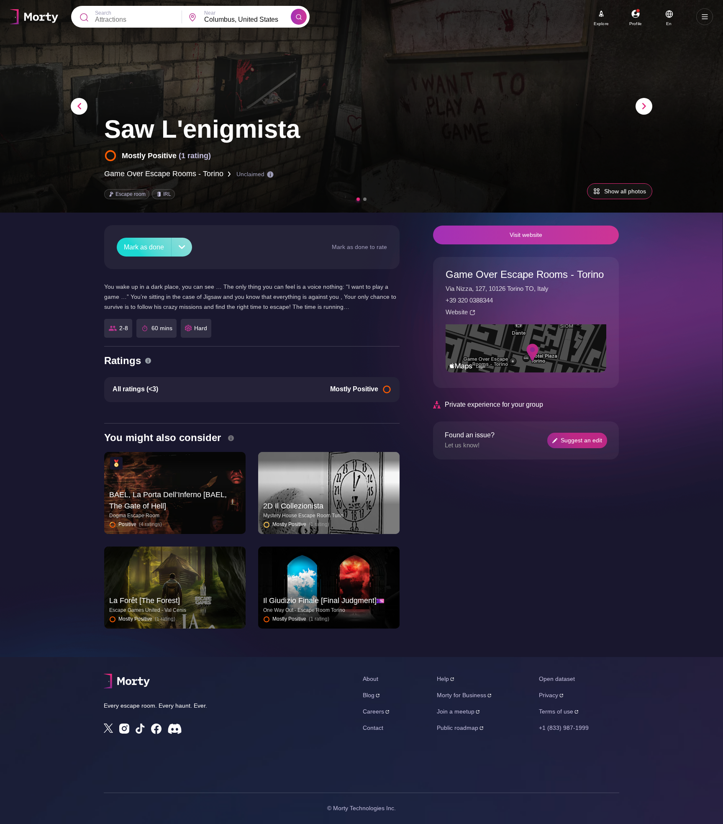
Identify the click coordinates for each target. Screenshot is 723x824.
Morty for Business (461, 695)
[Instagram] (124, 729)
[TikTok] (140, 729)
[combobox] (247, 19)
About (370, 678)
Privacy (548, 695)
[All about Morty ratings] (148, 361)
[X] (108, 728)
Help (443, 678)
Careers (373, 711)
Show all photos (625, 191)
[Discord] (175, 729)
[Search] (299, 17)
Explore (601, 23)
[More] (182, 247)
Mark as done (144, 247)
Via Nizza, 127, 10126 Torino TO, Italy (497, 288)
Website (457, 312)
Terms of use (556, 711)
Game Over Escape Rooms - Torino (163, 173)
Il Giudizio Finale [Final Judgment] (320, 600)
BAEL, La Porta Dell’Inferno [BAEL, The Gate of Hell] (168, 500)
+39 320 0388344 (469, 300)
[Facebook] (156, 729)
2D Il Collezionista (293, 506)
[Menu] (704, 16)
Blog (368, 695)
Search (103, 13)
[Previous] (79, 106)
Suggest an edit (581, 440)
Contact (373, 727)
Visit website (526, 234)
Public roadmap (457, 727)
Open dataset (557, 678)
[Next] (644, 106)
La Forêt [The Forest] (144, 600)
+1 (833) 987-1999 (564, 727)
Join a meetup (455, 711)
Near (209, 13)
